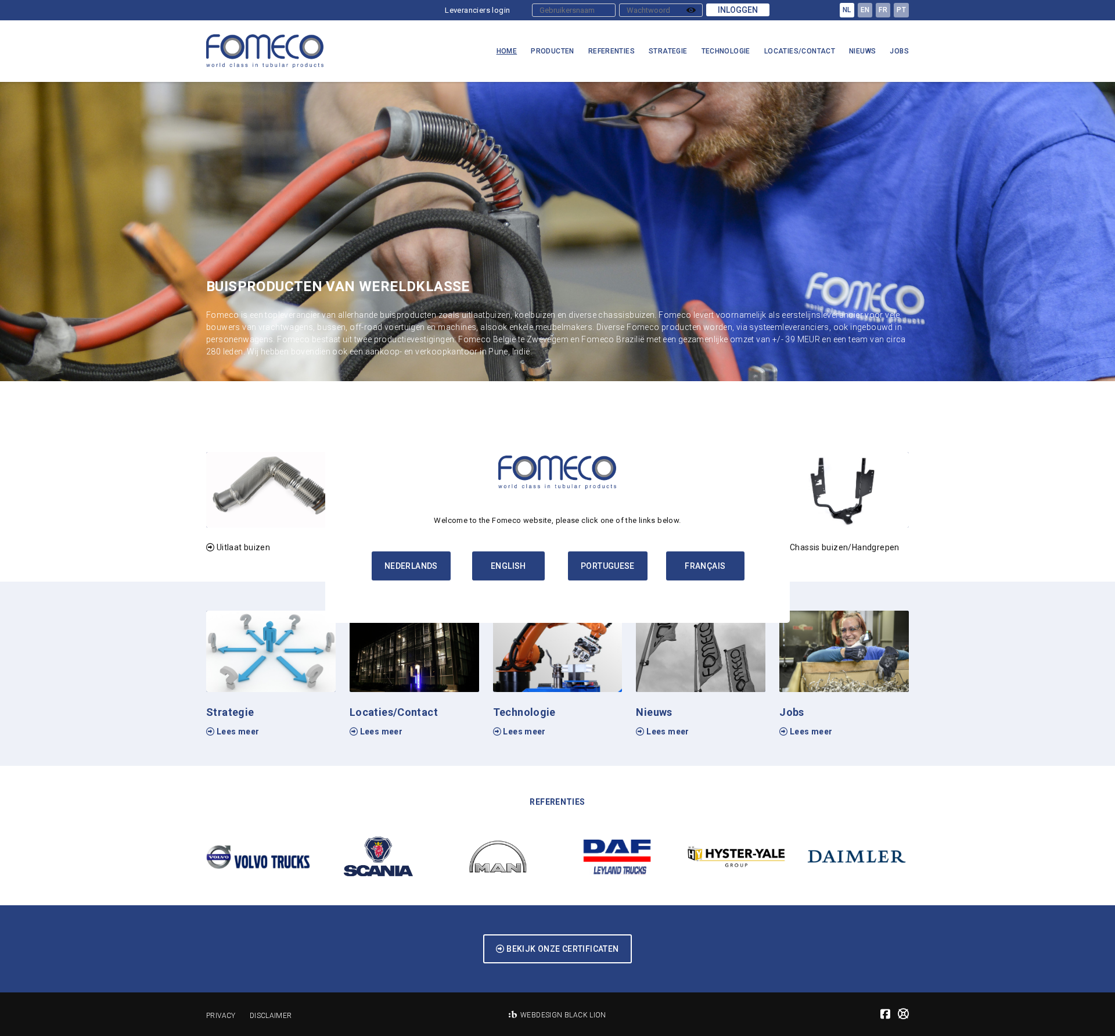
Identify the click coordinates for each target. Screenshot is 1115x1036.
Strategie (668, 51)
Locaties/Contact (799, 51)
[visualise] (691, 10)
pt (901, 10)
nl (847, 10)
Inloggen (738, 10)
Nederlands (411, 566)
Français (705, 566)
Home (507, 51)
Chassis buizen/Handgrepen (844, 547)
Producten (552, 51)
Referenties (611, 51)
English (508, 566)
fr (883, 10)
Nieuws (862, 51)
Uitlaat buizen (242, 547)
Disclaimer (271, 1016)
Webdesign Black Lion (563, 1015)
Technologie (726, 51)
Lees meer (236, 731)
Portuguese (608, 566)
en (865, 10)
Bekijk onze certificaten (562, 948)
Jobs (899, 51)
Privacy (221, 1016)
